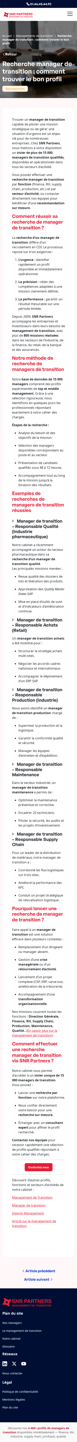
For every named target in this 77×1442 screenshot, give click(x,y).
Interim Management (28, 1213)
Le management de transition (22, 1331)
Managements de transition (34, 36)
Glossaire (8, 1346)
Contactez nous (38, 1167)
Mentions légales (13, 1399)
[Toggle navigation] (70, 14)
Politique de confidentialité (20, 1391)
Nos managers (12, 1323)
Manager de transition (29, 1205)
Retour (11, 54)
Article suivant (37, 1279)
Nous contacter (12, 1373)
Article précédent (40, 1271)
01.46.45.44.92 (40, 4)
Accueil (7, 36)
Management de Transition (32, 1197)
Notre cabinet (11, 1338)
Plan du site (10, 1407)
